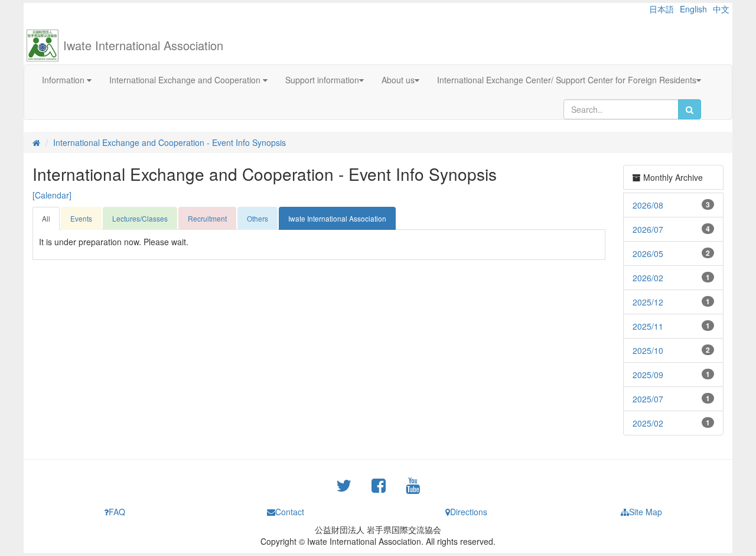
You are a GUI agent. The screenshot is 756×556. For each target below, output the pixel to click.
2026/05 (648, 253)
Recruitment (207, 218)
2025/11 (648, 326)
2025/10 (648, 350)
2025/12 (648, 302)
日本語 (661, 9)
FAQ (117, 512)
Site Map (645, 512)
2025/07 (648, 399)
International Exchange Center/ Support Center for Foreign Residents (566, 80)
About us (398, 80)
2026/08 (648, 205)
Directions (468, 512)
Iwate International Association (143, 45)
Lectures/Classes (140, 218)
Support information (322, 80)
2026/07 (648, 229)
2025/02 (648, 423)
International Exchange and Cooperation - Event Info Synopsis (169, 142)
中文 (721, 9)
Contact (289, 512)
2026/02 (648, 278)
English (693, 9)
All (46, 218)
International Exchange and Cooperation (186, 80)
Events (81, 218)
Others (257, 218)
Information (64, 80)
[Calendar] (51, 195)
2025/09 (648, 375)
